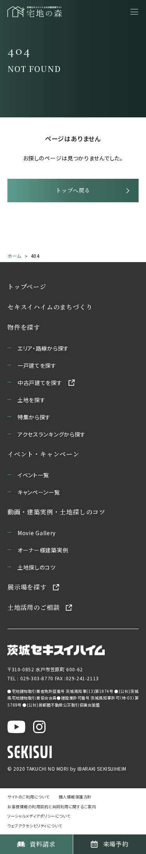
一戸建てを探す (37, 365)
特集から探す (34, 417)
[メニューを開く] (134, 11)
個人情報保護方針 (75, 797)
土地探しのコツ (37, 567)
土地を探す (32, 400)
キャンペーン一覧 (39, 492)
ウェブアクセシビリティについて (34, 826)
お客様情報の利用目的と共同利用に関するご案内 (51, 806)
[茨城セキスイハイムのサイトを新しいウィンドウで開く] (56, 650)
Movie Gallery (37, 533)
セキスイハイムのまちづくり (49, 306)
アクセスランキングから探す (52, 434)
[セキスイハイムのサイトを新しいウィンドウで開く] (29, 752)
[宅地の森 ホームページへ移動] (34, 12)
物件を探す (23, 327)
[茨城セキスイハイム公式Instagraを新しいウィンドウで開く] (39, 727)
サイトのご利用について (28, 797)
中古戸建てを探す (40, 383)
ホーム (14, 255)
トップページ (26, 286)
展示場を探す (27, 587)
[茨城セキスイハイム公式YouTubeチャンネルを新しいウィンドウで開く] (16, 727)
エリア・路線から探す (43, 348)
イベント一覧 (33, 475)
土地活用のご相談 (33, 607)
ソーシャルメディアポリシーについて (38, 816)
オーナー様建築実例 (43, 550)
